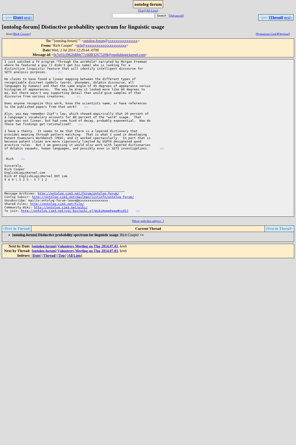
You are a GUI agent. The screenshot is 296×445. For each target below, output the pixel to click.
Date (18, 17)
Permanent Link (267, 34)
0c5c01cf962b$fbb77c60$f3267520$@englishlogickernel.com (99, 55)
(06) (23, 159)
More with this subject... (148, 221)
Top (141, 10)
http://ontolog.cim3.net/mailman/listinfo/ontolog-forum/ (83, 197)
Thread (276, 17)
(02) (79, 96)
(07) (56, 180)
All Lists (151, 10)
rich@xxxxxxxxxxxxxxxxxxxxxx (101, 45)
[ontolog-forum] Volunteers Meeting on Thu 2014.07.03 (75, 246)
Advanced (176, 15)
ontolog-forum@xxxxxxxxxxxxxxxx (110, 41)
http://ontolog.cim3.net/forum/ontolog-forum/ (78, 193)
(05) (162, 148)
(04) (80, 124)
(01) (60, 72)
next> (28, 17)
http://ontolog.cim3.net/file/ (57, 204)
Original (283, 34)
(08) (138, 211)
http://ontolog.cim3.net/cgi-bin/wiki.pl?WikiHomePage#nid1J (74, 211)
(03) (86, 107)
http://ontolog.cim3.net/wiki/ (61, 207)
